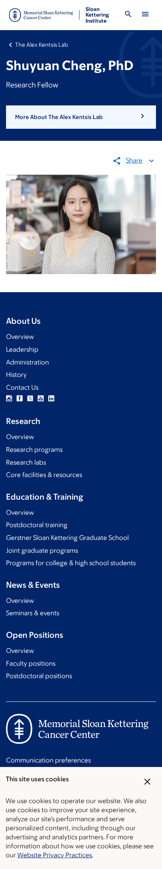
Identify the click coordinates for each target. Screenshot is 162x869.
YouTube (41, 398)
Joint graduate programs (42, 550)
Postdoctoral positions (39, 676)
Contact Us (22, 387)
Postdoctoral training (36, 525)
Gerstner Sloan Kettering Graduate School (67, 537)
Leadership (22, 349)
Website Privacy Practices (54, 855)
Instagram (9, 398)
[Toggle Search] (128, 15)
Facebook (20, 398)
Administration (27, 362)
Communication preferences (48, 760)
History (16, 374)
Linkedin (51, 398)
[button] (81, 117)
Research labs (26, 462)
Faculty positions (30, 663)
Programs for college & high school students (71, 563)
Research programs (34, 449)
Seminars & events (32, 613)
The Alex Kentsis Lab (41, 44)
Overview (20, 336)
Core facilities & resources (44, 475)
